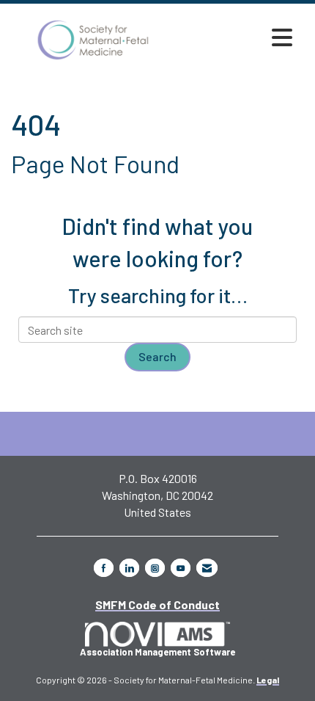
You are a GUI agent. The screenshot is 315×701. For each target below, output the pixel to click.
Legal (267, 680)
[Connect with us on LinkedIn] (129, 568)
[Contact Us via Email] (207, 568)
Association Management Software (157, 652)
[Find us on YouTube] (180, 568)
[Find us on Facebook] (104, 568)
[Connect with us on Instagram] (155, 568)
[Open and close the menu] (237, 37)
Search (157, 356)
